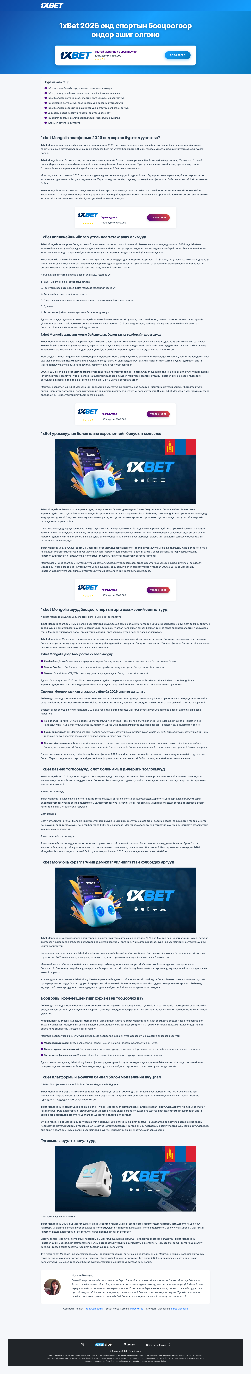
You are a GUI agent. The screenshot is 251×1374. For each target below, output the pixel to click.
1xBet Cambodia (94, 1308)
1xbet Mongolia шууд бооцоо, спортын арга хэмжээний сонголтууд (86, 98)
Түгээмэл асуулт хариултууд (64, 122)
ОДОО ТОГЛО (177, 55)
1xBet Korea (136, 1308)
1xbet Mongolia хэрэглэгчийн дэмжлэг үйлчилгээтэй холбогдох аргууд (88, 107)
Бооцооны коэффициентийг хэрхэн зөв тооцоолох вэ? (79, 112)
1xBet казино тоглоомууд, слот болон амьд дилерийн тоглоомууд (85, 103)
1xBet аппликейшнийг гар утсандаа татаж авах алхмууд (80, 88)
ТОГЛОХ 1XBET (158, 217)
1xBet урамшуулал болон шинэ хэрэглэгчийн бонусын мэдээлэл (84, 93)
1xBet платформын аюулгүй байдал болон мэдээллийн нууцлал (84, 117)
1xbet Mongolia (179, 1308)
